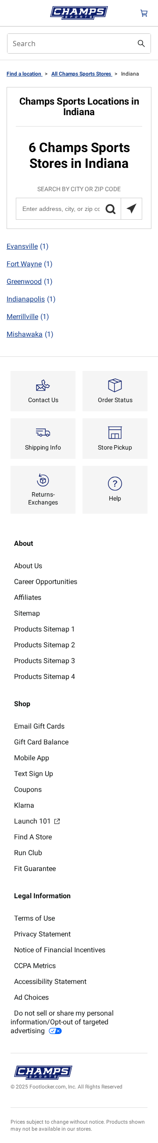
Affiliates (27, 597)
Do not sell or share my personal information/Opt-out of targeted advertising (62, 1022)
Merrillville (28, 316)
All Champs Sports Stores (81, 74)
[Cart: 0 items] (143, 13)
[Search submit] (141, 43)
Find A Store (33, 837)
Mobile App (31, 758)
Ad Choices (31, 997)
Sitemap (27, 613)
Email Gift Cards (39, 726)
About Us (28, 566)
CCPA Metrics (35, 966)
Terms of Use (34, 918)
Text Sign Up (33, 773)
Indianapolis (31, 299)
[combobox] (79, 43)
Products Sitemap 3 (44, 661)
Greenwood (30, 281)
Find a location (25, 74)
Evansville (28, 246)
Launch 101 (33, 821)
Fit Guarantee (35, 868)
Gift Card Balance (41, 742)
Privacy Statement (42, 934)
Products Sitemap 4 (44, 676)
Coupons (28, 789)
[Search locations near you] (131, 208)
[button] (110, 208)
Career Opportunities (45, 581)
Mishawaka (30, 334)
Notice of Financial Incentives (59, 950)
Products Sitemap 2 (44, 645)
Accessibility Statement (50, 981)
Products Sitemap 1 (44, 629)
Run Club (28, 853)
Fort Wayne (30, 264)
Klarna (24, 805)
